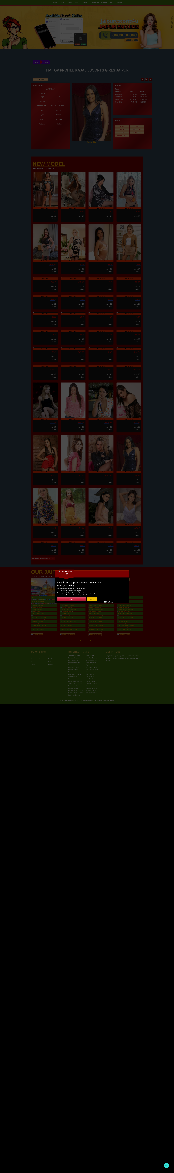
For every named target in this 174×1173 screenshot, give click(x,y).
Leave (92, 599)
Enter (71, 599)
